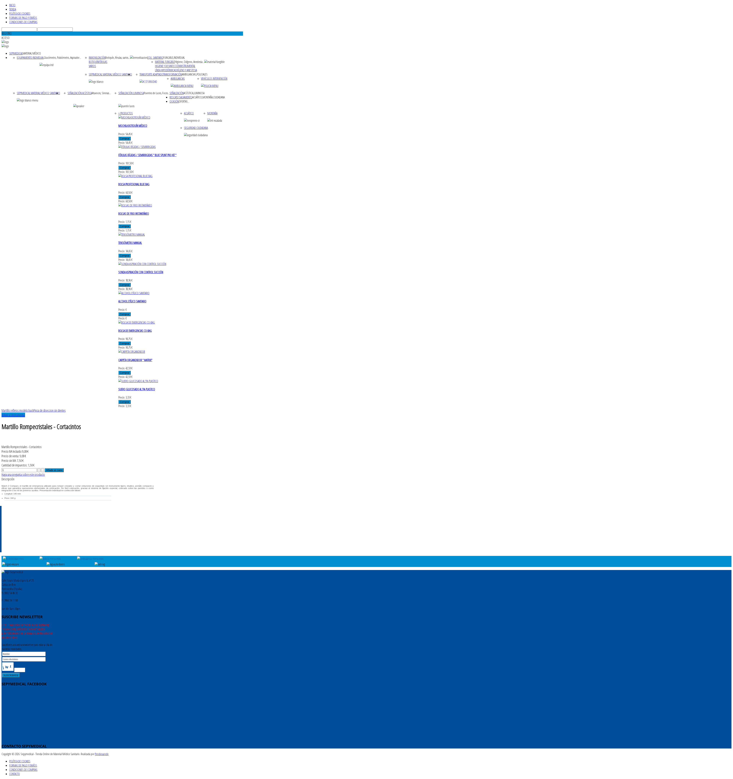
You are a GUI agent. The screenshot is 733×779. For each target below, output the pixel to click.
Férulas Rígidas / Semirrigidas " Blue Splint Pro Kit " (147, 155)
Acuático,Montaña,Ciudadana (208, 97)
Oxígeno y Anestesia (186, 70)
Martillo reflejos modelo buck (18, 410)
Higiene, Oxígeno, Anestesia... (189, 62)
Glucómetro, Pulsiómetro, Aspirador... (62, 57)
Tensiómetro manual (130, 243)
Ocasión (174, 101)
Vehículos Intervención (214, 78)
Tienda (12, 9)
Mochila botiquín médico (132, 126)
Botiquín (94, 62)
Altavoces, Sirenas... (101, 93)
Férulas (103, 62)
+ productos (125, 113)
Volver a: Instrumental (13, 415)
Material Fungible (165, 62)
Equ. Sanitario (155, 57)
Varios (92, 66)
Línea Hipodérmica (165, 70)
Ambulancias (178, 78)
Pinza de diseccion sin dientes (50, 410)
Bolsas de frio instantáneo (133, 213)
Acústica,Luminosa (194, 93)
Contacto (14, 774)
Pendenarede (102, 754)
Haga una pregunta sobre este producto (23, 474)
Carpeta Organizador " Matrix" (135, 360)
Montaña (212, 113)
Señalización (177, 93)
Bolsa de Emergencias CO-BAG (135, 331)
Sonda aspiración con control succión (140, 272)
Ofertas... (184, 101)
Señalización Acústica (80, 93)
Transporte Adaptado (151, 74)
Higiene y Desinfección (167, 66)
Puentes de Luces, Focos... (157, 93)
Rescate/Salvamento (181, 97)
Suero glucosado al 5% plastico (136, 389)
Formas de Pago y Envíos (23, 18)
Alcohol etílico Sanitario (132, 301)
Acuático (189, 113)
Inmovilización (97, 57)
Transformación (172, 74)
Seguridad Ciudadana (196, 128)
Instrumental (187, 66)
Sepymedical (16, 53)
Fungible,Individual (174, 57)
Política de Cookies (19, 13)
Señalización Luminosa (131, 93)
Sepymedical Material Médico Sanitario (110, 74)
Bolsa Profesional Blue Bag (133, 184)
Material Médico (32, 53)
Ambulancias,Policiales (194, 74)
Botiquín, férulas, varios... (117, 57)
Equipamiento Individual (30, 57)
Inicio (12, 5)
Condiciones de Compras (23, 22)
